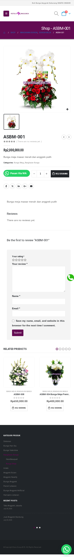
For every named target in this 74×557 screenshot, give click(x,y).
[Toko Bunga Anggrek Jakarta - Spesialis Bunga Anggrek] (19, 13)
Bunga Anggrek (10, 481)
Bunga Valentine (10, 450)
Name (16, 296)
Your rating (18, 256)
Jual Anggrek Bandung (13, 517)
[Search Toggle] (56, 13)
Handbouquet (12, 459)
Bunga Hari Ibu (10, 446)
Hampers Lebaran (11, 495)
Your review (19, 264)
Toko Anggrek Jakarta (12, 506)
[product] (19, 372)
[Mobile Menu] (6, 14)
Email (31, 186)
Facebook (6, 186)
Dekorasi (7, 441)
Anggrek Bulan (9, 473)
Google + (25, 186)
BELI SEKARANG (62, 173)
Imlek (5, 468)
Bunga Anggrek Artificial (13, 490)
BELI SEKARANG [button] (20, 408)
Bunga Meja (19, 163)
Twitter (12, 186)
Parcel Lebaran (10, 486)
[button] (57, 349)
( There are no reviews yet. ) (29, 141)
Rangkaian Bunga (32, 163)
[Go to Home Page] (4, 32)
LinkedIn (19, 186)
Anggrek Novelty (10, 477)
